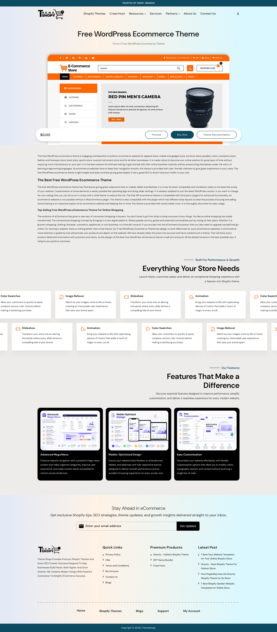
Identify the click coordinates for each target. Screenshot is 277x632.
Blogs (108, 582)
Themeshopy (149, 627)
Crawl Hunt (159, 565)
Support (163, 611)
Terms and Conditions (117, 565)
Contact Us (111, 576)
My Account (111, 571)
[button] (137, 13)
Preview (156, 134)
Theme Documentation (217, 134)
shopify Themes (110, 611)
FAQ (107, 560)
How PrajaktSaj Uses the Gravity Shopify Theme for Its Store (218, 576)
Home (116, 43)
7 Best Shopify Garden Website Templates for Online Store (217, 585)
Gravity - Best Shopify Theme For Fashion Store (219, 566)
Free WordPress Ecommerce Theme (143, 43)
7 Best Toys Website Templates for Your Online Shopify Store (217, 556)
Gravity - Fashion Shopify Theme (171, 554)
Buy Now (182, 134)
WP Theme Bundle (163, 560)
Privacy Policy (112, 554)
